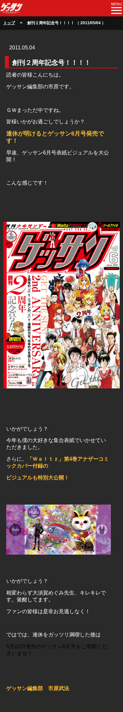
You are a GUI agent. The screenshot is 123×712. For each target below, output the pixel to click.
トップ (9, 23)
